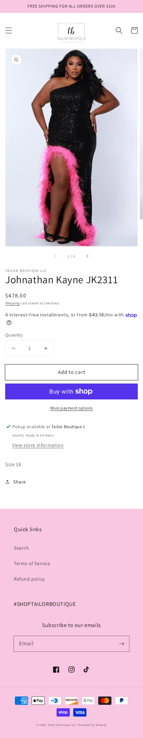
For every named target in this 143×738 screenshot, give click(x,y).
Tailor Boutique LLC (62, 725)
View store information (38, 445)
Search (21, 548)
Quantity (14, 335)
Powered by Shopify (92, 725)
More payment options (71, 407)
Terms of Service (32, 563)
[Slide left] (56, 256)
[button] (8, 30)
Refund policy (29, 579)
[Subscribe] (121, 643)
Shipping (12, 303)
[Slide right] (87, 256)
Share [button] (19, 482)
